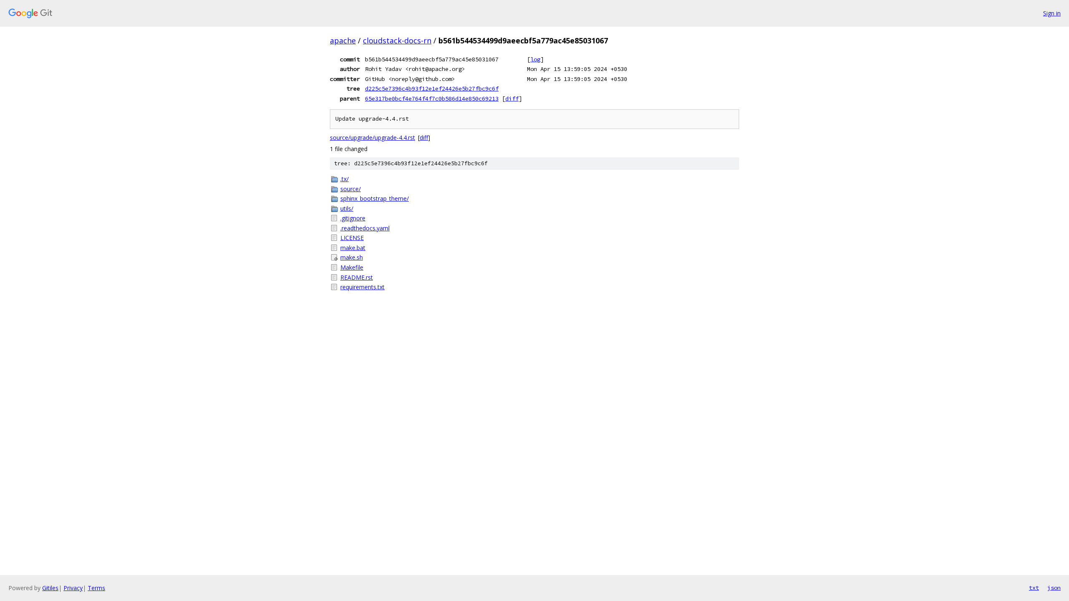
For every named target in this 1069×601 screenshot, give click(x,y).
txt (1034, 587)
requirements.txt (362, 287)
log (535, 59)
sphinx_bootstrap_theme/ (374, 198)
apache (343, 40)
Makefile (351, 267)
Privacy (73, 588)
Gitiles (50, 588)
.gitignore (352, 218)
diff (512, 98)
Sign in (1052, 13)
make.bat (352, 248)
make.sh (351, 257)
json (1054, 587)
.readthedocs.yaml (365, 228)
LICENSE (352, 238)
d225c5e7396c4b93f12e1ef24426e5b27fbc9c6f (432, 88)
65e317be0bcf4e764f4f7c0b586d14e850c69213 (432, 98)
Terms (96, 588)
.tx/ (344, 179)
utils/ (346, 208)
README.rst (356, 277)
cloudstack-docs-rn (397, 40)
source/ (350, 189)
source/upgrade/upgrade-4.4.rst (372, 137)
